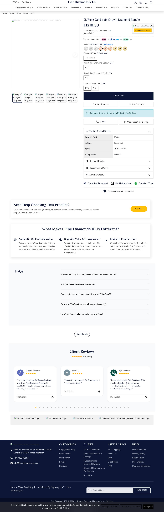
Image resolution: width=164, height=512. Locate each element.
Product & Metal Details (100, 131)
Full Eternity (64, 458)
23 (120, 407)
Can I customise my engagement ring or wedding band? (86, 294)
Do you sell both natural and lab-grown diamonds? (83, 304)
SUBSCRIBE (141, 490)
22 (116, 407)
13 (82, 407)
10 (70, 407)
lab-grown (90, 58)
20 (109, 407)
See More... (89, 475)
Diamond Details (96, 161)
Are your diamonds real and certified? (78, 284)
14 (91, 48)
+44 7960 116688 (21, 458)
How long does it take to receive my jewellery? (82, 314)
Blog (110, 458)
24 (124, 407)
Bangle (62, 462)
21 (112, 407)
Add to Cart (118, 96)
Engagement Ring (67, 449)
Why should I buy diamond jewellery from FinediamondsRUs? (88, 274)
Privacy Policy (138, 454)
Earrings (63, 466)
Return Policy (138, 458)
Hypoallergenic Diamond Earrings (92, 463)
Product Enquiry (100, 104)
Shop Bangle (82, 334)
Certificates (113, 462)
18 (95, 48)
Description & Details (99, 168)
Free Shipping (114, 449)
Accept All (148, 506)
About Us (112, 454)
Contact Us (139, 208)
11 (74, 407)
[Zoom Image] (45, 55)
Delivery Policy (139, 449)
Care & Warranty (96, 175)
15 (89, 407)
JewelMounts (108, 501)
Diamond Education (141, 466)
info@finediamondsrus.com (26, 463)
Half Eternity (64, 454)
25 (128, 407)
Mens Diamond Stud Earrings (93, 455)
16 (93, 407)
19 (105, 407)
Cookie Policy (63, 508)
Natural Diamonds (92, 449)
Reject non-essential (131, 506)
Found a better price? (142, 30)
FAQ (110, 466)
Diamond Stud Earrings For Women (94, 470)
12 (78, 407)
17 (97, 407)
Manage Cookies (109, 506)
